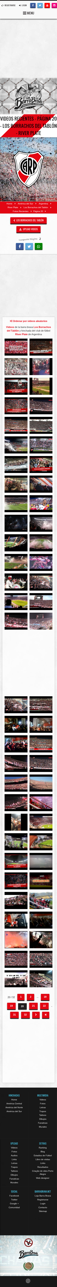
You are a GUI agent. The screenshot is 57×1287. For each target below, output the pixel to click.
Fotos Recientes (20, 211)
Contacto (42, 1207)
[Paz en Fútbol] (28, 1242)
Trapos (42, 1111)
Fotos (42, 1103)
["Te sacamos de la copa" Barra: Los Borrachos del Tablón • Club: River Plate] (40, 880)
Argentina (43, 203)
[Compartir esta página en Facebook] (20, 246)
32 (25, 1014)
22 (44, 1006)
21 (33, 1006)
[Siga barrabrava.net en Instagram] (54, 5)
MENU (30, 13)
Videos (43, 1099)
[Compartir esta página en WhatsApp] (38, 246)
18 (45, 997)
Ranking (43, 1147)
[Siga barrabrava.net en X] (40, 5)
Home (9, 203)
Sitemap (43, 1211)
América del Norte (14, 1107)
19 (11, 1006)
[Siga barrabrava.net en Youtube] (47, 5)
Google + (14, 1203)
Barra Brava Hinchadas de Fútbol (28, 96)
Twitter (14, 1199)
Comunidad (14, 1207)
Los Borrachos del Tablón (36, 207)
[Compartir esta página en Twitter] (29, 246)
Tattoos (42, 1115)
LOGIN (24, 5)
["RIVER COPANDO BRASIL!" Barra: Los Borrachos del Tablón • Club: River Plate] (16, 484)
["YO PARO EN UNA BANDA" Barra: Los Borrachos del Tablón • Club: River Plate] (40, 978)
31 (14, 1014)
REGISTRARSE (10, 5)
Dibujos (42, 1119)
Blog (43, 1151)
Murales (43, 1127)
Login (42, 1203)
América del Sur (25, 203)
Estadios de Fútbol (43, 1155)
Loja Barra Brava (43, 1196)
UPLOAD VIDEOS (30, 229)
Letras (43, 1107)
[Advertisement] (28, 48)
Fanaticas (42, 1123)
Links (14, 1159)
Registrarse (42, 1199)
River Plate (13, 207)
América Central (14, 1103)
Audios (14, 1155)
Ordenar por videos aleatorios (29, 321)
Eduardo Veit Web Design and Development (28, 1280)
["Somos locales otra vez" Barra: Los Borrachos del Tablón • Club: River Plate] (16, 978)
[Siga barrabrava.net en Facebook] (33, 5)
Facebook (14, 1196)
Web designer (42, 1178)
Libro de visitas (43, 1159)
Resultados (42, 1167)
